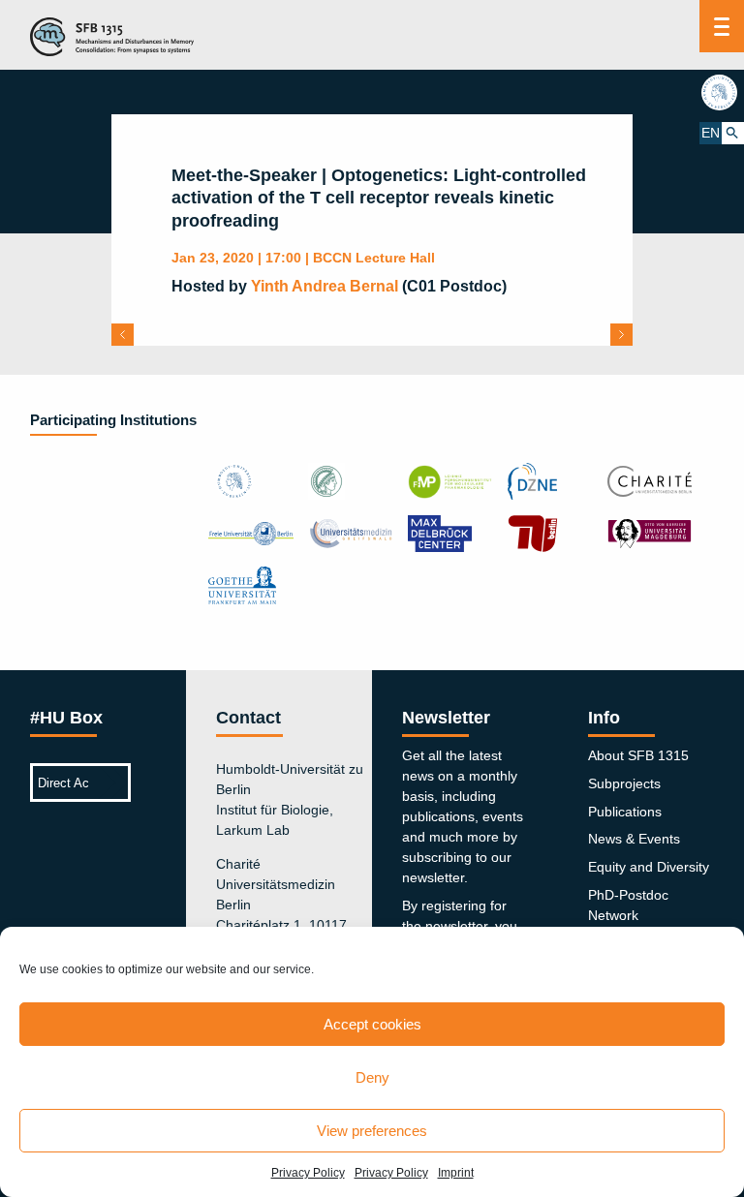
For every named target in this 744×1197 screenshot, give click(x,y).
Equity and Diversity (648, 867)
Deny (372, 1077)
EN (710, 132)
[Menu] (721, 26)
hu (721, 92)
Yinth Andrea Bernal (324, 286)
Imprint (456, 1173)
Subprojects (624, 783)
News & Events (634, 838)
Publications (625, 811)
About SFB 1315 (638, 755)
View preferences (372, 1130)
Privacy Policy (308, 1173)
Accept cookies (372, 1024)
